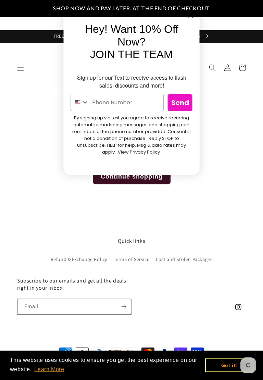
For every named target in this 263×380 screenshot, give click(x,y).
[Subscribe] (123, 307)
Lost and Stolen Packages (184, 259)
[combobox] (80, 102)
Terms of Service (132, 259)
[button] (20, 67)
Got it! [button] (229, 365)
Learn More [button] (49, 369)
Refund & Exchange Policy (79, 259)
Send (180, 102)
